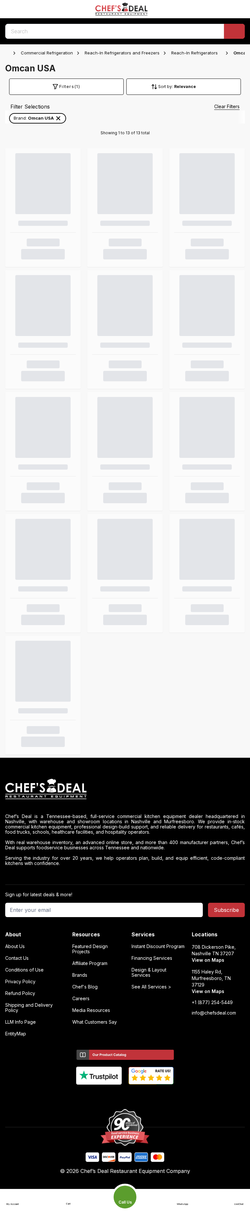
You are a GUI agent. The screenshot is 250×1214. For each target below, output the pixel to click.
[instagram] (150, 1095)
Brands (79, 975)
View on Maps (208, 960)
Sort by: (165, 86)
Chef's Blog (85, 986)
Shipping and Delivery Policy (29, 1007)
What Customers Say (94, 1022)
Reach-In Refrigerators (194, 52)
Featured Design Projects (90, 949)
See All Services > (151, 986)
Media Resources (91, 1010)
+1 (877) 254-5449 (212, 1002)
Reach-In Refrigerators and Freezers (122, 52)
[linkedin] (138, 1095)
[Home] (8, 53)
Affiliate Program (89, 963)
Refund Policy (20, 993)
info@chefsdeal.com (214, 1013)
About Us (15, 946)
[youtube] (112, 1095)
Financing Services (152, 958)
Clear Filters (227, 106)
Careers (81, 998)
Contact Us (17, 958)
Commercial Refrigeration (47, 52)
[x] (125, 1095)
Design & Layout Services (149, 972)
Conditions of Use (24, 970)
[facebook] (100, 1095)
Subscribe (226, 910)
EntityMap (15, 1033)
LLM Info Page (20, 1022)
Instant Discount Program (158, 946)
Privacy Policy (20, 981)
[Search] (234, 31)
